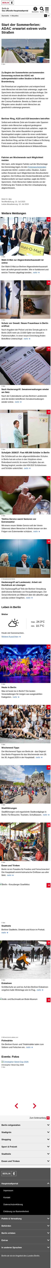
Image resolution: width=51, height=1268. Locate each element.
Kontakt (6, 1197)
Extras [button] (4, 1240)
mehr (35, 272)
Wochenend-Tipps (10, 748)
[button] (47, 15)
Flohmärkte (7, 1040)
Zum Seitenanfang (38, 1118)
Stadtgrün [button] (6, 1132)
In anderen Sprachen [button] (11, 1247)
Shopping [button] (6, 1139)
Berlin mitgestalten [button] (10, 1125)
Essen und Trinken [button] (10, 1161)
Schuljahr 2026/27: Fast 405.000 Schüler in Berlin (25, 452)
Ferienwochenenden (37, 167)
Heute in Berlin (8, 687)
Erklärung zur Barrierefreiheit (16, 1211)
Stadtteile (6, 926)
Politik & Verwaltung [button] (11, 1218)
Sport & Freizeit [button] (9, 1147)
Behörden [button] (6, 1226)
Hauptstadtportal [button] (9, 1183)
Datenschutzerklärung (13, 1204)
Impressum (8, 1190)
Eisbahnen (6, 983)
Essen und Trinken (10, 865)
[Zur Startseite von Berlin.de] (8, 1175)
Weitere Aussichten (9, 637)
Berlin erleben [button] (8, 1233)
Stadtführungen (9, 808)
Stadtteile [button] (6, 1154)
